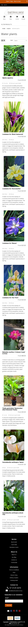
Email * (7, 598)
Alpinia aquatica (7, 78)
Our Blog (14, 557)
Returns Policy (14, 575)
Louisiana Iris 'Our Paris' (10, 298)
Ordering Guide (14, 580)
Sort (11, 40)
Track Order (14, 544)
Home (3, 28)
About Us (14, 554)
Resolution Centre (14, 547)
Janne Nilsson (20, 624)
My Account (14, 542)
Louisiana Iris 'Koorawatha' (11, 189)
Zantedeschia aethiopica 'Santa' (13, 462)
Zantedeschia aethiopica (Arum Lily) (12, 513)
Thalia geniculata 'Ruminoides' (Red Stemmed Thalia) (12, 409)
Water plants (16, 28)
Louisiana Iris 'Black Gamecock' (12, 134)
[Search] (2, 5)
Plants (9, 28)
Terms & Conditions (14, 570)
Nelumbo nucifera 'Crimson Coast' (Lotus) (13, 352)
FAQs (14, 572)
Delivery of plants (14, 577)
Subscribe (8, 605)
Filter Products (6, 24)
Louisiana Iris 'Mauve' (9, 243)
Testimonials (14, 562)
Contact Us (14, 560)
